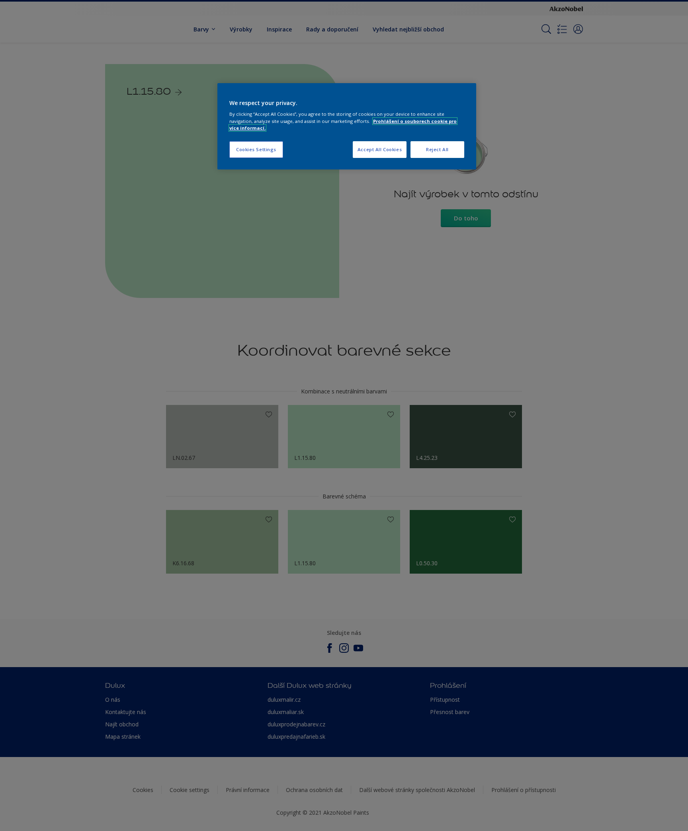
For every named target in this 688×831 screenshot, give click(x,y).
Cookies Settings (256, 149)
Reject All (437, 149)
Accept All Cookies (380, 149)
